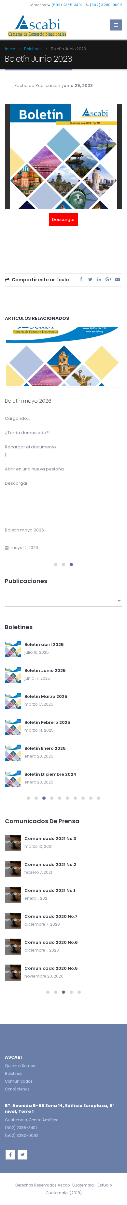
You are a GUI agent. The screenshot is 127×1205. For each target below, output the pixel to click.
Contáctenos (17, 1089)
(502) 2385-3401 (66, 5)
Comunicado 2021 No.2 (50, 864)
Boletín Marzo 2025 (45, 696)
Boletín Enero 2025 (45, 748)
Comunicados (19, 1081)
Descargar (63, 219)
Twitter (90, 279)
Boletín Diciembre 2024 (50, 774)
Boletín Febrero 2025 (47, 722)
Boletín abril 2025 (44, 644)
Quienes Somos (20, 1065)
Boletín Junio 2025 (45, 670)
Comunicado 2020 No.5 (51, 968)
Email (117, 279)
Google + (108, 279)
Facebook (81, 279)
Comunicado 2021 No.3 (50, 838)
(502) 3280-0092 (106, 5)
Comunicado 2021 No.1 (49, 890)
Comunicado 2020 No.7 (51, 916)
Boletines (13, 1073)
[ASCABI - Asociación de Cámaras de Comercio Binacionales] (37, 25)
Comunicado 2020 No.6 (51, 942)
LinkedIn (99, 279)
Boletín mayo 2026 (28, 401)
